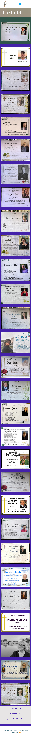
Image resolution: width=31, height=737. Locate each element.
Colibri (19, 732)
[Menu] (20, 4)
